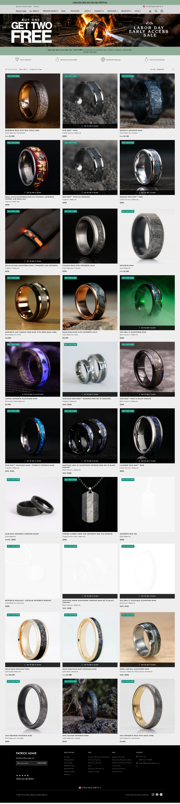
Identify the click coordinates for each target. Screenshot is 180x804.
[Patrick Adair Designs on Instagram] (153, 794)
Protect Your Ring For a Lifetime (122, 760)
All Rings (34, 11)
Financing (75, 11)
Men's (86, 11)
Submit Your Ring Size (95, 763)
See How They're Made (24, 6)
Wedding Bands (50, 11)
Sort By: (153, 69)
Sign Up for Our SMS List (96, 769)
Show (21, 69)
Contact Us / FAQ (93, 772)
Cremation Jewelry (69, 772)
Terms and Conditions (118, 769)
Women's (98, 11)
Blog (89, 766)
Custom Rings (68, 763)
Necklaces (111, 11)
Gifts (137, 11)
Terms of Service (117, 772)
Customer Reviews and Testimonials (99, 757)
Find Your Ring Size (94, 760)
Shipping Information (118, 757)
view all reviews (25, 778)
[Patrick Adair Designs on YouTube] (161, 794)
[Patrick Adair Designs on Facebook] (157, 794)
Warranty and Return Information (122, 763)
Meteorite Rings (69, 769)
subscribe (41, 763)
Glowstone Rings (69, 766)
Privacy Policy (116, 766)
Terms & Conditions (143, 795)
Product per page (36, 69)
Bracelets (125, 11)
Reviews (36, 6)
